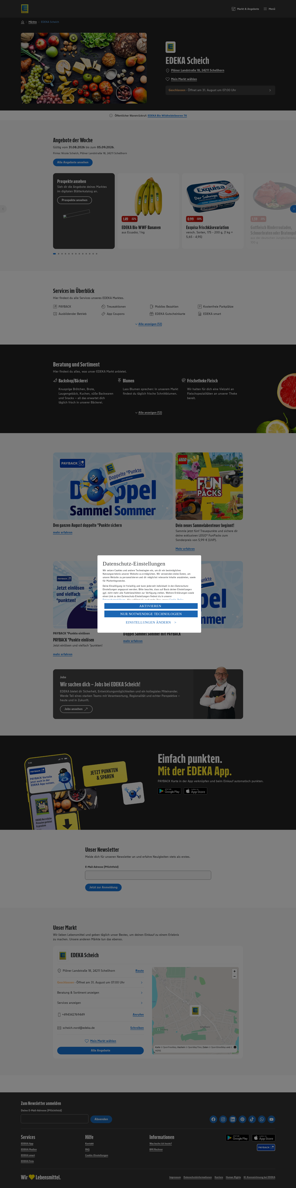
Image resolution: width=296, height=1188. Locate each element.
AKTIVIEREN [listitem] (150, 606)
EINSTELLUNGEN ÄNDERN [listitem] (148, 622)
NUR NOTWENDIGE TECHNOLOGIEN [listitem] (151, 614)
